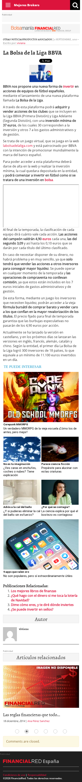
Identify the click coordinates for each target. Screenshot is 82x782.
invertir (68, 86)
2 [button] (27, 731)
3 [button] (36, 731)
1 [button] (17, 731)
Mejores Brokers (26, 5)
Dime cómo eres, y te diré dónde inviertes (42, 605)
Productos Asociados (37, 39)
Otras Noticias (13, 39)
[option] (41, 695)
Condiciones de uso (14, 775)
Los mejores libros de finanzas (33, 591)
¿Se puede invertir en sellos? (32, 609)
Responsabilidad (37, 775)
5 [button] (55, 731)
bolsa (49, 180)
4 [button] (46, 731)
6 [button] (65, 731)
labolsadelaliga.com (18, 145)
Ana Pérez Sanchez (38, 721)
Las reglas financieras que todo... (31, 714)
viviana (21, 43)
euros (46, 239)
